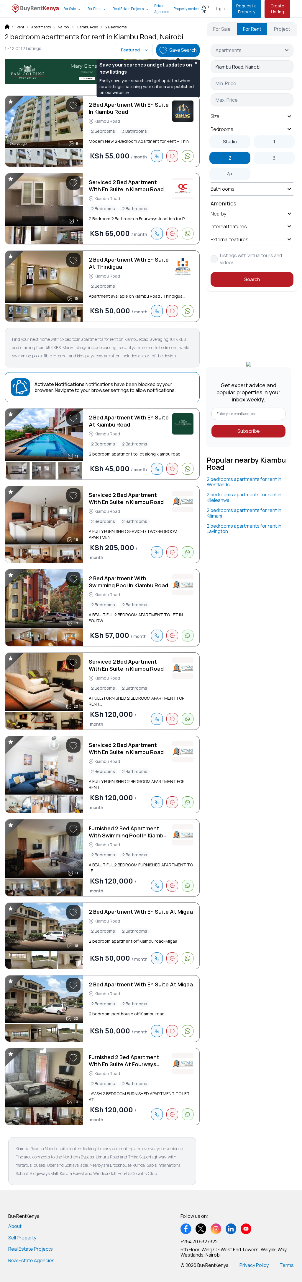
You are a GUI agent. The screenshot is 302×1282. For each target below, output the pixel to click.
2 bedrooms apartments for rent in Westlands (244, 482)
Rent (20, 27)
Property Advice (186, 8)
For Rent (94, 8)
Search (252, 279)
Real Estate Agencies (31, 1260)
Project (282, 29)
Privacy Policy (254, 1265)
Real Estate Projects (128, 8)
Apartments (41, 27)
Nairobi (64, 27)
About (15, 1226)
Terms (287, 1265)
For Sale (69, 8)
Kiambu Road (87, 27)
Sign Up (205, 9)
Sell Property (22, 1237)
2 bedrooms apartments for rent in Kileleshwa (244, 497)
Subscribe (248, 431)
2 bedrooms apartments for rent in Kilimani (244, 513)
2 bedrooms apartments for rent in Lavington (244, 528)
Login (220, 8)
